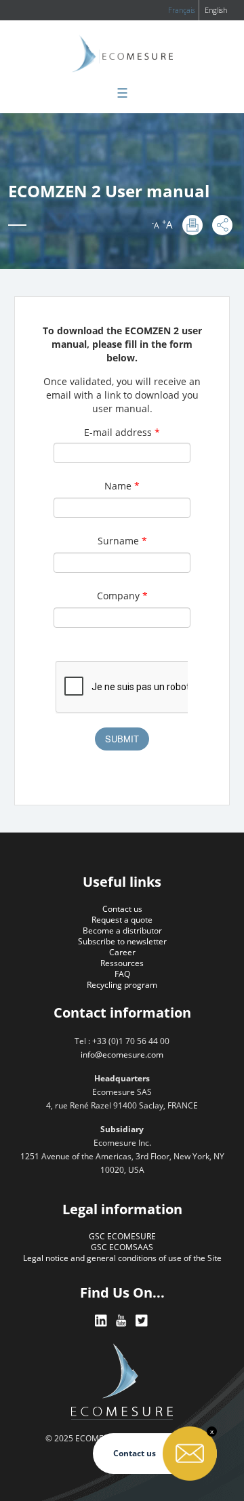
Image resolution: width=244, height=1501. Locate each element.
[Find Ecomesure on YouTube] (122, 1321)
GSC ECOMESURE (122, 1236)
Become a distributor (122, 930)
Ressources (122, 963)
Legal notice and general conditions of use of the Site (122, 1258)
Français (181, 10)
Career (122, 952)
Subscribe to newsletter (122, 941)
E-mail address (122, 432)
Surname (122, 540)
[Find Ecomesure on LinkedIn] (101, 1321)
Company (122, 595)
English (216, 10)
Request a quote (122, 919)
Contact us (122, 909)
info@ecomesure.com (122, 1054)
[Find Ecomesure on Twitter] (142, 1321)
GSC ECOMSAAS (122, 1247)
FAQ (122, 974)
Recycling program (122, 984)
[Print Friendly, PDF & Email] (192, 225)
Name (122, 485)
